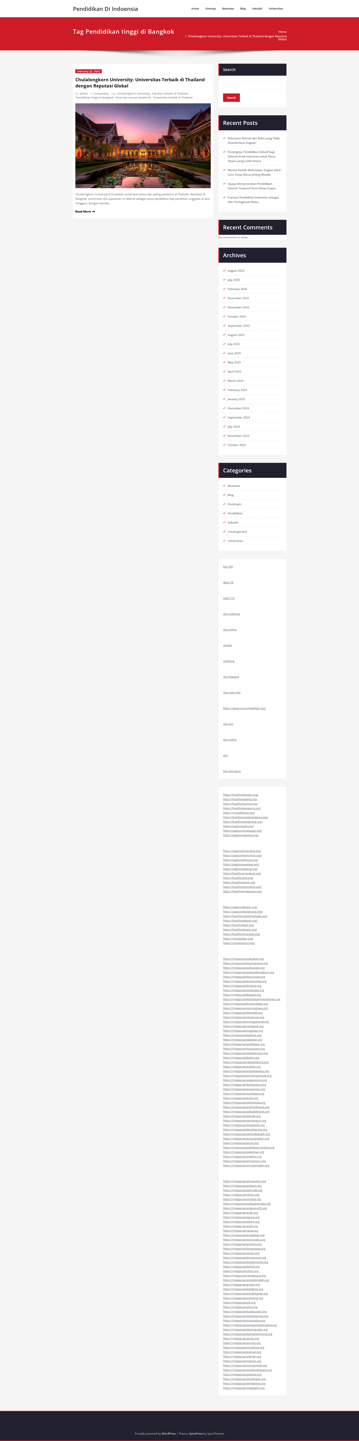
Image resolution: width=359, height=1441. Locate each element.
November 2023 (238, 436)
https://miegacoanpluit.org (240, 1307)
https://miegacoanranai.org (240, 1230)
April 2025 (234, 371)
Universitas (276, 8)
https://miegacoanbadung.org (242, 1035)
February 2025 (237, 390)
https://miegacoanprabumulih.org (245, 1208)
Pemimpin (234, 504)
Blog (243, 8)
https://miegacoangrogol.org (241, 1284)
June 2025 (234, 353)
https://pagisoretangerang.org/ (243, 911)
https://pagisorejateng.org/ (240, 869)
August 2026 (236, 270)
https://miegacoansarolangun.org (244, 1120)
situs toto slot (231, 692)
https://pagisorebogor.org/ (240, 907)
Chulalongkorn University (133, 93)
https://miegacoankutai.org (240, 1098)
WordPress (169, 1433)
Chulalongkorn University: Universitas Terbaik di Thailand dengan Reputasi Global (237, 37)
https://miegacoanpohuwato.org (244, 968)
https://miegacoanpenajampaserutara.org (250, 1325)
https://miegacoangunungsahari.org (246, 1138)
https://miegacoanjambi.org (241, 1338)
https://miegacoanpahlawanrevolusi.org (248, 1147)
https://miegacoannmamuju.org (243, 1017)
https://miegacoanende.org (240, 1212)
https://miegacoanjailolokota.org (244, 1102)
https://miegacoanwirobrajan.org (244, 1379)
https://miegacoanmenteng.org (243, 1298)
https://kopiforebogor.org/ (240, 929)
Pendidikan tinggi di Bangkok (95, 97)
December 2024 (238, 408)
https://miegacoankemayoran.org (244, 1257)
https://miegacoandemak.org (241, 1116)
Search (229, 69)
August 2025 (236, 335)
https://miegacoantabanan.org (242, 1039)
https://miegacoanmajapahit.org (244, 1388)
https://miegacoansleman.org (242, 1356)
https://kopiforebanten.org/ (241, 795)
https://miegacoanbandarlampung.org (247, 1334)
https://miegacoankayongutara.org (245, 963)
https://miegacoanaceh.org (240, 1226)
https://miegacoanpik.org (239, 1302)
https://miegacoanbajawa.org (242, 994)
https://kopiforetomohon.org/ (242, 887)
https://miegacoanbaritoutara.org (244, 1084)
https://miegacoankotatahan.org (244, 1235)
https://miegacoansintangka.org (243, 990)
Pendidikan (235, 513)
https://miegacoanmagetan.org (243, 1030)
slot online (230, 629)
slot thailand (231, 677)
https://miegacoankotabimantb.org (245, 1262)
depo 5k (228, 582)
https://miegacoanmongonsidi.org (245, 1365)
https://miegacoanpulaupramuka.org (247, 1203)
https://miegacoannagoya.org (242, 1361)
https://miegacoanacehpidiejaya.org (246, 1107)
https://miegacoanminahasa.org (243, 1347)
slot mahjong (231, 614)
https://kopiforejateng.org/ (240, 799)
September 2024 (239, 417)
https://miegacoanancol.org (241, 1143)
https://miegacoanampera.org (242, 1244)
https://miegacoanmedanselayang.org (247, 1370)
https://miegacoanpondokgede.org (245, 1293)
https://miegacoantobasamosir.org (245, 1053)
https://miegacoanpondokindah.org (246, 1280)
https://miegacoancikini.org (240, 1271)
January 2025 (236, 399)
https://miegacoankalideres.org (243, 1289)
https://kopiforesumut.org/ (240, 804)
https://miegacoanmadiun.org (242, 1156)
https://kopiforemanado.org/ (241, 934)
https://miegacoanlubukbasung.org (245, 1316)
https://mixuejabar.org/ (238, 938)
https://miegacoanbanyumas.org (244, 977)
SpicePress (196, 1433)
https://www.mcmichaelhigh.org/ (244, 708)
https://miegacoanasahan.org (242, 1066)
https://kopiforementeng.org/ (242, 873)
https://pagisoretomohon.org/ (242, 855)
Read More (83, 211)
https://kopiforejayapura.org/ (242, 808)
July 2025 (234, 344)
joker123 (229, 598)
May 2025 (234, 362)
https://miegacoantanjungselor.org (245, 1329)
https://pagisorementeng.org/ (242, 851)
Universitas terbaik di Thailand (173, 97)
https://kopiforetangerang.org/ (243, 821)
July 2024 (234, 426)
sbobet (227, 645)
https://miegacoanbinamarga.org (244, 1248)
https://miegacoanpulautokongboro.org (248, 972)
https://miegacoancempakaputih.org (246, 1134)
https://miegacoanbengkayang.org (245, 1129)
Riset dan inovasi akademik (133, 97)
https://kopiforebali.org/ (238, 925)
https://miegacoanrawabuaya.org (244, 1275)
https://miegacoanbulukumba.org (244, 981)
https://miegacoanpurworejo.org (244, 1089)
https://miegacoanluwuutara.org (244, 1048)
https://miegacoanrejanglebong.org (246, 1062)
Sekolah (257, 8)
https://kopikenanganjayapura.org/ (245, 817)
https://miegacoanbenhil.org (241, 1266)
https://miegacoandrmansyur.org (244, 1161)
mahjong (228, 661)
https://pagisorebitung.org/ (240, 860)
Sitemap (210, 8)
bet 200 (228, 566)
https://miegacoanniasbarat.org (243, 1026)
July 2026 (234, 280)
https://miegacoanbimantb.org (243, 1012)
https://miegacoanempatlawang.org (246, 1071)
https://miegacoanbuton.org (241, 1057)
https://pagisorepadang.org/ (241, 864)
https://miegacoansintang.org (242, 1199)
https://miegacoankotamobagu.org (245, 1003)
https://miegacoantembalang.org (244, 1383)
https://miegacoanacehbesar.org (244, 1044)
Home (195, 8)
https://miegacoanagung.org (241, 1217)
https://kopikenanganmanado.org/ (245, 916)
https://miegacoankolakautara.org (245, 1311)
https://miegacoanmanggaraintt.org (246, 1021)
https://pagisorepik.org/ (238, 826)
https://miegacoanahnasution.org (244, 1181)
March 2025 (236, 381)
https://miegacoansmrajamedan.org (246, 1165)
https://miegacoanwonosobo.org (244, 1239)
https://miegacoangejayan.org (242, 1185)
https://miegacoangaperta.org (242, 1374)
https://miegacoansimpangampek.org (247, 1075)
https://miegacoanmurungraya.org (245, 1008)
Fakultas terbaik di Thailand (170, 93)
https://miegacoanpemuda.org (242, 1190)
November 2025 (238, 307)
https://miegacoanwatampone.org (245, 1080)
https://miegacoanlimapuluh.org (244, 1125)
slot (225, 755)
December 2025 (238, 298)
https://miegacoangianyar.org (242, 1352)
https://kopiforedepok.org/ (240, 920)
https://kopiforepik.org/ (238, 878)
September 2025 (239, 325)
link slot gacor (232, 771)
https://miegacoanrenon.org (241, 1194)
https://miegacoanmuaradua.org (244, 1320)
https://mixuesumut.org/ (239, 943)
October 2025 (237, 316)
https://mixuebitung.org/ (239, 812)
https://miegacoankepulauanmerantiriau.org (251, 999)
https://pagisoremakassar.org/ (242, 830)
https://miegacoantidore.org (241, 1221)
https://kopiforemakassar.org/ (242, 891)
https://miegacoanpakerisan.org (243, 1152)
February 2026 (237, 289)
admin (84, 93)
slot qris (228, 724)
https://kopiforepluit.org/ (239, 882)
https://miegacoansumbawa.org (243, 1093)
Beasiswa (228, 8)
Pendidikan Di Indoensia (105, 9)
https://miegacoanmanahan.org (243, 959)
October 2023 (237, 445)
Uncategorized (237, 531)
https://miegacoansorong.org (242, 1343)
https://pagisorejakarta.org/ (241, 835)
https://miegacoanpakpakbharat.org (246, 1111)
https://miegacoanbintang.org (242, 986)
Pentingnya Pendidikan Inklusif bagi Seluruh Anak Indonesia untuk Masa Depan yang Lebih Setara (251, 156)
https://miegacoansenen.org (241, 1253)
